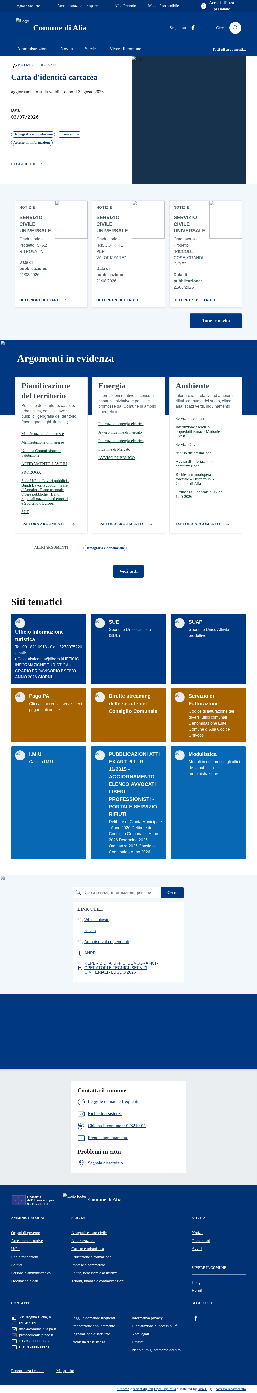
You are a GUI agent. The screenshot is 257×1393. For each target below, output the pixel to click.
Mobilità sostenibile (163, 6)
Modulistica (203, 754)
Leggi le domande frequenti (93, 1318)
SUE (114, 622)
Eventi (197, 1290)
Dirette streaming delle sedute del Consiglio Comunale (133, 703)
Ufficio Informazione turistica (39, 635)
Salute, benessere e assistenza (94, 1273)
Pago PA (39, 696)
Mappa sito (65, 1371)
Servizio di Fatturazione (204, 699)
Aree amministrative (27, 1241)
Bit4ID (202, 1389)
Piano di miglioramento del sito (156, 1350)
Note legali (140, 1334)
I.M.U (35, 754)
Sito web (123, 1389)
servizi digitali (143, 1389)
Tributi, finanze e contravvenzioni (97, 1281)
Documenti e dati (24, 1281)
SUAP (195, 622)
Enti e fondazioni (24, 1257)
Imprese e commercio (88, 1265)
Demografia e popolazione (105, 548)
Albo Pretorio (125, 6)
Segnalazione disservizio (90, 1334)
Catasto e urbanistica (87, 1249)
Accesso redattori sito (231, 1389)
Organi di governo (25, 1233)
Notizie (25, 65)
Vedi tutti (128, 571)
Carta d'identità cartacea (54, 77)
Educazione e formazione (91, 1257)
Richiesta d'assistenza (88, 1342)
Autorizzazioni (83, 1241)
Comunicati (201, 1241)
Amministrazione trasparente (79, 6)
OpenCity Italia (165, 1389)
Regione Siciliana (28, 6)
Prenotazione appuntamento (93, 1326)
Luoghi (197, 1282)
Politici (16, 1265)
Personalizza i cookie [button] (27, 1371)
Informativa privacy (147, 1318)
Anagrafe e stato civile (89, 1233)
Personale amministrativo (31, 1273)
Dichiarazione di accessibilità (154, 1326)
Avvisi (197, 1249)
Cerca (172, 892)
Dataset (137, 1342)
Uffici (15, 1249)
